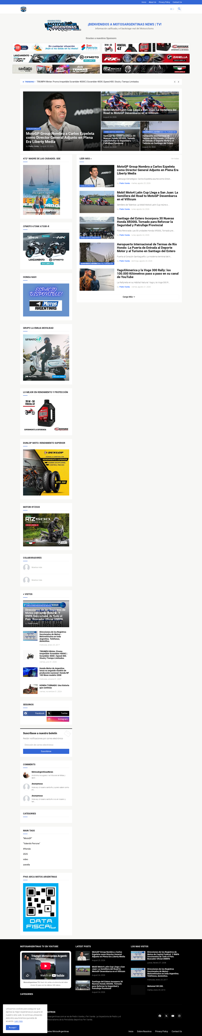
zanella (26, 864)
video (25, 859)
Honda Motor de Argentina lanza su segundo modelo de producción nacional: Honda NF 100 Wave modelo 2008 (88, 82)
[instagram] (179, 1015)
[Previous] (174, 81)
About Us (152, 2)
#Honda (27, 849)
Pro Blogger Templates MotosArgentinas (50, 1031)
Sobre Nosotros (144, 1031)
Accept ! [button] (12, 1027)
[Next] (178, 81)
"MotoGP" (27, 838)
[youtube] (172, 1015)
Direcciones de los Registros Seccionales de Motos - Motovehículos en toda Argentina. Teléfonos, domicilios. (52, 636)
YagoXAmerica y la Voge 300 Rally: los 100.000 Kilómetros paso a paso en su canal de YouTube (148, 274)
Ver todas (175, 159)
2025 (25, 854)
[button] (172, 9)
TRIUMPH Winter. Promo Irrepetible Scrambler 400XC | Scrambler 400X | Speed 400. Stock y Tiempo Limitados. (53, 654)
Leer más (18, 1021)
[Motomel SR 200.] (138, 990)
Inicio (144, 2)
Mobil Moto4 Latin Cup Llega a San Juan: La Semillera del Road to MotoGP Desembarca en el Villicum (147, 196)
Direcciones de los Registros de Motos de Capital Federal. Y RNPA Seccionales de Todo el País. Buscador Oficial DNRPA (163, 955)
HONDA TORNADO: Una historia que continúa (54, 686)
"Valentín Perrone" (31, 843)
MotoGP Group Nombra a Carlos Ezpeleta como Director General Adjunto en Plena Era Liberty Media (147, 170)
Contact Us (177, 2)
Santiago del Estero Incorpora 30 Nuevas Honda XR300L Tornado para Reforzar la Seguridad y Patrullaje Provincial (145, 222)
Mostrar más (37, 567)
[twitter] (166, 1015)
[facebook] (159, 1015)
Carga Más (128, 297)
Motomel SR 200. (155, 986)
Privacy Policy (164, 2)
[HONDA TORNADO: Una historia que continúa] (30, 689)
